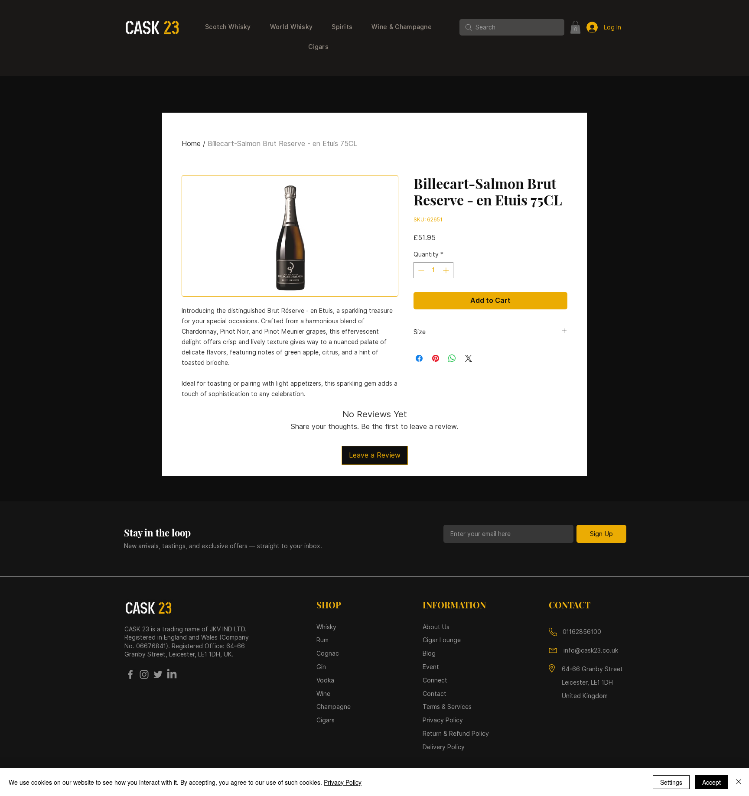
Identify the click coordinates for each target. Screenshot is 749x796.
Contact (434, 693)
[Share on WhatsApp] (452, 358)
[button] (228, 27)
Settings (671, 782)
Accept (711, 782)
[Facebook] (130, 674)
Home (191, 144)
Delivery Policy (444, 747)
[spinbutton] (433, 270)
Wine (323, 693)
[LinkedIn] (172, 674)
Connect (435, 680)
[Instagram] (144, 674)
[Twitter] (158, 674)
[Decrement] (420, 270)
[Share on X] (468, 358)
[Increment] (446, 270)
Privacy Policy (342, 782)
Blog (429, 653)
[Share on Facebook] (419, 358)
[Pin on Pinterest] (435, 358)
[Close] (738, 782)
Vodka (326, 680)
